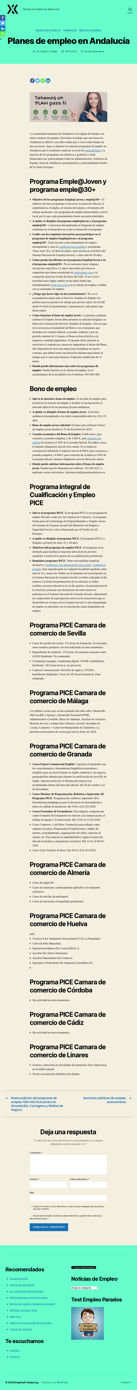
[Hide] (1, 39)
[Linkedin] (48, 80)
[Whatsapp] (42, 80)
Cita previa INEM (18, 1278)
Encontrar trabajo (48, 30)
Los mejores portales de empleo (26, 1291)
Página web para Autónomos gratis (28, 1297)
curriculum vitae (83, 272)
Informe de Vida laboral (21, 1285)
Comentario (36, 1153)
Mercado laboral (90, 30)
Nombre (34, 1179)
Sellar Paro (15, 1316)
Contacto (14, 1356)
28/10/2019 (71, 51)
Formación (70, 30)
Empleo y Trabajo (49, 51)
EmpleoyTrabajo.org (26, 1382)
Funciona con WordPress (54, 1382)
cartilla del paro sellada (72, 247)
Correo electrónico (79, 1179)
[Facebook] (32, 80)
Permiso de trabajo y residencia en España (32, 1304)
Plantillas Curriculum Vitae (23, 1310)
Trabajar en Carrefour (20, 1329)
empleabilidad (93, 150)
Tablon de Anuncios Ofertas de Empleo (30, 1323)
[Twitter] (37, 80)
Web (32, 1192)
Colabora (14, 1350)
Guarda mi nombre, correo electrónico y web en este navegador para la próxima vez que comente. (68, 1207)
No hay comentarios (94, 51)
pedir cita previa (60, 285)
